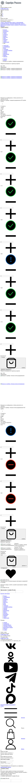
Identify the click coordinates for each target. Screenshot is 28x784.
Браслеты (5, 602)
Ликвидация (6, 617)
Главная (5, 58)
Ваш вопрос (3, 762)
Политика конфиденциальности (8, 704)
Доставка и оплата (7, 626)
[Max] (11, 703)
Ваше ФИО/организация (6, 756)
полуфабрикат (6, 46)
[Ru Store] (19, 592)
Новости (5, 628)
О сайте (5, 629)
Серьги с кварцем (15, 24)
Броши (4, 600)
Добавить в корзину (19, 566)
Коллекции (5, 614)
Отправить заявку (4, 768)
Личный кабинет (7, 625)
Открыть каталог (4, 27)
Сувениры (5, 49)
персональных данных (6, 767)
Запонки (5, 51)
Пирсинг (3, 26)
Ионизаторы (6, 54)
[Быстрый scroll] (1, 707)
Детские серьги (22, 24)
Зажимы (5, 52)
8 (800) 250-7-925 (4, 638)
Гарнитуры (5, 45)
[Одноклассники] (11, 661)
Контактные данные (8, 627)
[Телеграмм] (11, 682)
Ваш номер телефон (5, 759)
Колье (4, 48)
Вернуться (4, 568)
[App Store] (12, 592)
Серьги (5, 598)
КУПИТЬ (23, 367)
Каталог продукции (5, 593)
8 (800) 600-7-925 (4, 8)
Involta (2, 706)
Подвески (5, 599)
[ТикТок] (11, 693)
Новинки (5, 615)
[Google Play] (4, 592)
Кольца (5, 60)
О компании (6, 623)
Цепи (4, 603)
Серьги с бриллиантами (6, 22)
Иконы (4, 55)
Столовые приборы (7, 50)
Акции (4, 616)
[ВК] (11, 651)
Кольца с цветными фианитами (13, 23)
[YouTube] (11, 672)
